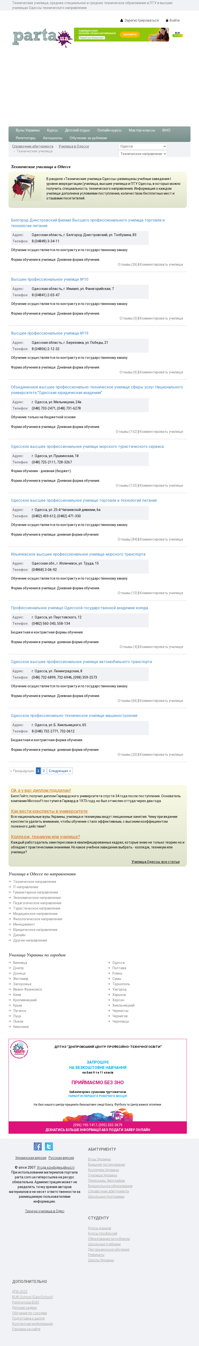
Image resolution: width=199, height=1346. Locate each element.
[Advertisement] (99, 85)
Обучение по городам (29, 1313)
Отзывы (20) (128, 754)
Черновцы (120, 1021)
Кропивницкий (25, 1000)
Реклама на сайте (26, 1329)
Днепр (18, 968)
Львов (18, 1021)
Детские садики (24, 1308)
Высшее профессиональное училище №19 (49, 333)
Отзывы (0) (129, 318)
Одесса (118, 963)
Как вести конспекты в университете (49, 811)
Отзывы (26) (128, 264)
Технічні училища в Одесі (44, 1211)
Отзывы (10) (128, 593)
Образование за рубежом (109, 1239)
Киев (17, 995)
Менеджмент (24, 924)
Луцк (17, 1016)
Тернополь (121, 984)
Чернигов (120, 1016)
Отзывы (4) (129, 647)
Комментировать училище (161, 264)
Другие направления (30, 940)
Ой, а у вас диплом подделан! (41, 790)
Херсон (118, 1000)
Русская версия (61, 1158)
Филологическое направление (37, 919)
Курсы (52, 130)
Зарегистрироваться (141, 20)
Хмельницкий (123, 1005)
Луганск (19, 1011)
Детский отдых (77, 130)
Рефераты (96, 1255)
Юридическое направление (35, 930)
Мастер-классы (142, 130)
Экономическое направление (37, 898)
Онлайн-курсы (109, 130)
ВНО (166, 130)
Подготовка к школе (28, 1318)
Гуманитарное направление (35, 892)
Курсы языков (99, 1228)
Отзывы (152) (127, 432)
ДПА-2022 (19, 1292)
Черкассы (120, 1011)
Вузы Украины (28, 130)
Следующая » (60, 771)
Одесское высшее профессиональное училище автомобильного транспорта (81, 661)
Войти (174, 20)
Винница (20, 963)
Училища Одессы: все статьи (156, 862)
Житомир (20, 979)
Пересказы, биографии (106, 1180)
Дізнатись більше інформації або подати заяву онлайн (97, 1130)
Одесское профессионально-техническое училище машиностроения (74, 715)
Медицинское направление (35, 914)
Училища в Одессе (73, 146)
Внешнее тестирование (106, 1164)
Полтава (119, 968)
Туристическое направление (36, 908)
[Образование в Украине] (42, 38)
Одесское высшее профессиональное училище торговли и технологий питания (84, 500)
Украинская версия (30, 1158)
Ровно (117, 973)
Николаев (21, 1027)
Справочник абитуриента (32, 146)
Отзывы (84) (128, 539)
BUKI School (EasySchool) (32, 1297)
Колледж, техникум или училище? (45, 836)
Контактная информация (32, 1324)
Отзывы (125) (127, 485)
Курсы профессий (102, 1233)
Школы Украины (101, 1260)
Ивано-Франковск (27, 989)
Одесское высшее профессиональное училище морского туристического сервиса (87, 446)
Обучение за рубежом (88, 138)
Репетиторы (26, 138)
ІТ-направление (25, 887)
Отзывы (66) (128, 701)
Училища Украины (102, 1175)
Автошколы (52, 138)
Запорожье (22, 984)
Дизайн (19, 935)
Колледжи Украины (103, 1170)
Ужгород (119, 989)
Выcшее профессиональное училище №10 (49, 279)
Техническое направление (34, 882)
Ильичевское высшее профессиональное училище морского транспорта (78, 554)
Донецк (19, 973)
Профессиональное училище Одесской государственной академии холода (79, 608)
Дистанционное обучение (108, 1249)
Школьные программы (106, 1196)
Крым (17, 1005)
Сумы (116, 979)
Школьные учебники (104, 1244)
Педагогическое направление (37, 903)
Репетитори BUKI (25, 1302)
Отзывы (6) (129, 372)
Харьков (119, 995)
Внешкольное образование (110, 1186)
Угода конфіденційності (56, 1167)
